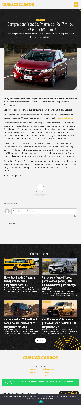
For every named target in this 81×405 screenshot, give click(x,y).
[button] (76, 4)
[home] (18, 4)
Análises (40, 20)
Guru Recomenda (47, 369)
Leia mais (40, 340)
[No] (78, 399)
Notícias (9, 260)
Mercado (47, 372)
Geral (33, 376)
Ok (41, 402)
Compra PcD (33, 372)
